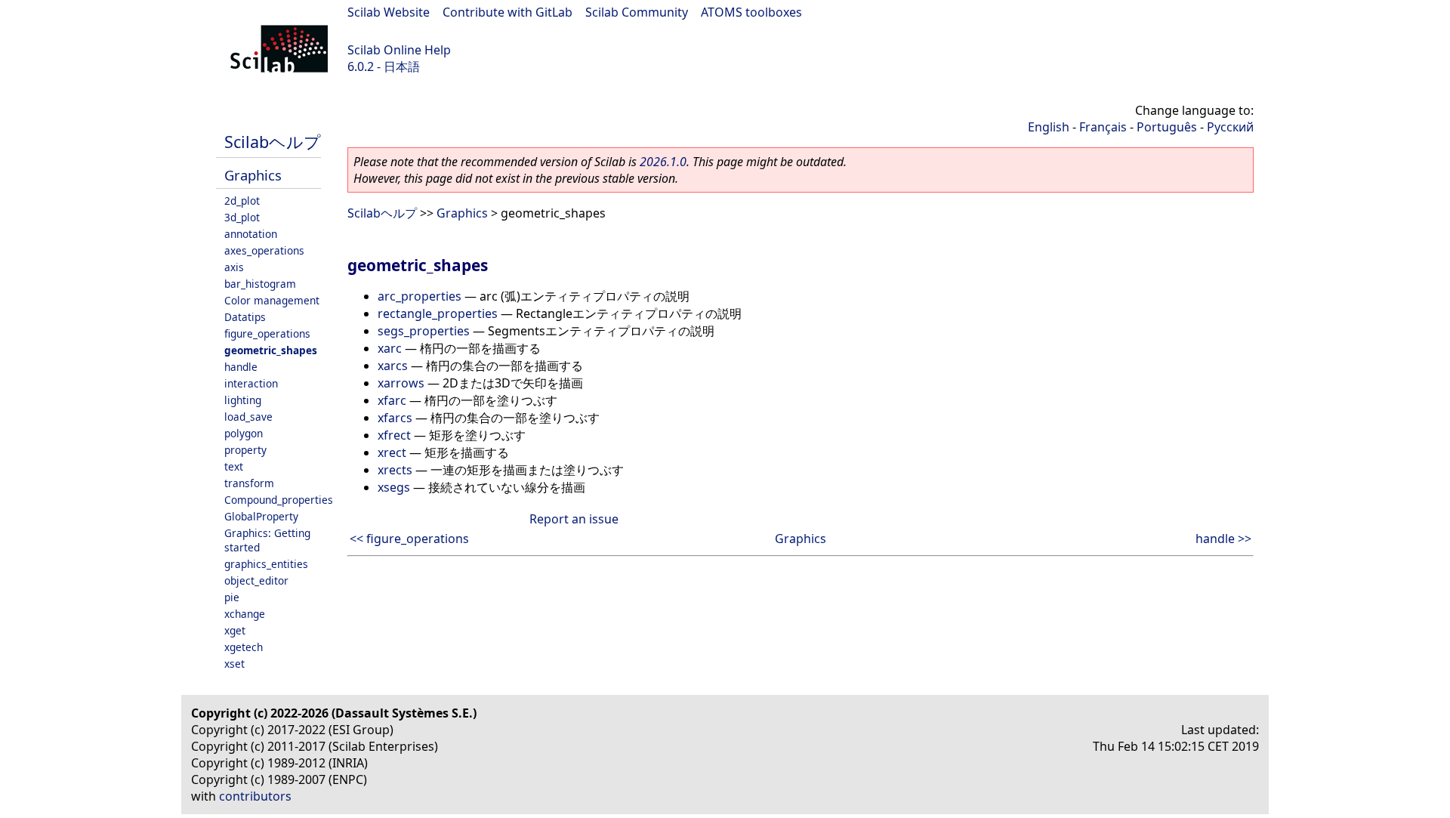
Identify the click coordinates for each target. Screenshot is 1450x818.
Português (1167, 127)
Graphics (253, 174)
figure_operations (267, 333)
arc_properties (419, 296)
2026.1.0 (663, 161)
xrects (395, 469)
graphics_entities (266, 564)
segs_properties (424, 331)
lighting (242, 400)
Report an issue (574, 519)
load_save (248, 416)
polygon (243, 433)
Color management (271, 300)
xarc (390, 348)
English (1048, 127)
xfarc (392, 400)
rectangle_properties (438, 313)
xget (234, 630)
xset (234, 663)
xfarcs (395, 417)
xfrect (394, 435)
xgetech (243, 647)
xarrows (401, 383)
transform (249, 483)
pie (231, 597)
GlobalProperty (261, 516)
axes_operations (264, 250)
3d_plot (242, 217)
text (233, 466)
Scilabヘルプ (272, 142)
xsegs (394, 487)
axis (234, 267)
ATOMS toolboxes (751, 12)
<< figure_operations (409, 538)
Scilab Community (636, 12)
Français (1103, 127)
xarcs (393, 365)
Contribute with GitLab (507, 12)
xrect (392, 452)
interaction (251, 383)
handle (241, 367)
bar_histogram (260, 283)
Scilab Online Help (399, 50)
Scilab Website (388, 12)
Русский (1230, 127)
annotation (250, 234)
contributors (255, 796)
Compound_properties (278, 499)
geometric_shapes (270, 350)
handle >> (1223, 538)
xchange (244, 614)
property (245, 450)
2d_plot (242, 200)
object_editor (256, 580)
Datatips (245, 317)
